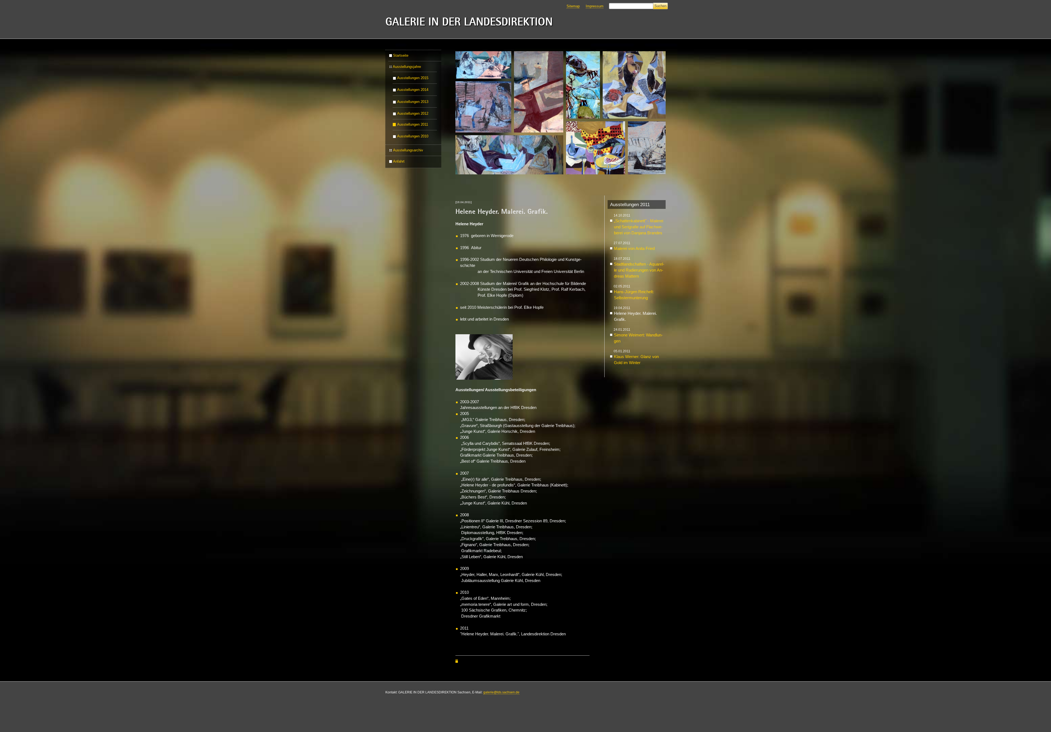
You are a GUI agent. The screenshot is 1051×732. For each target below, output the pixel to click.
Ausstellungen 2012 (412, 114)
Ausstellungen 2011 (412, 124)
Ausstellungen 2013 (412, 102)
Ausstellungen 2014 (412, 90)
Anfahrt (399, 161)
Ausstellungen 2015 (412, 78)
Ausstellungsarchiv (408, 150)
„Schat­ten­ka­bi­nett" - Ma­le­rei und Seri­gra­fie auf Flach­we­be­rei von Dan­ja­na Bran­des (638, 227)
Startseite (400, 55)
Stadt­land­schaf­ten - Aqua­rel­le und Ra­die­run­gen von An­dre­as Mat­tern (639, 270)
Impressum (595, 6)
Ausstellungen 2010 (412, 136)
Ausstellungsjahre (407, 67)
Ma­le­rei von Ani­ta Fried (634, 248)
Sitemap (573, 6)
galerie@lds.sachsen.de (501, 692)
